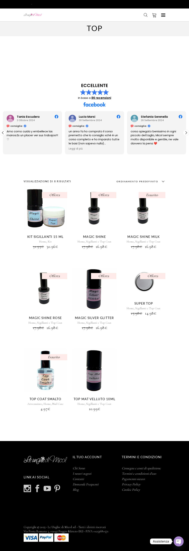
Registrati (38, 4)
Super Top (143, 303)
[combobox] (139, 181)
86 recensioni (101, 98)
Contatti (78, 479)
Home (42, 241)
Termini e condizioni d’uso (139, 474)
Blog (76, 490)
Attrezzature (34, 404)
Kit (50, 241)
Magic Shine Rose (45, 318)
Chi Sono (79, 468)
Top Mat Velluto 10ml (95, 399)
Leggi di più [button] (76, 148)
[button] (186, 132)
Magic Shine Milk (143, 236)
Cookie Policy (131, 490)
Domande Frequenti (86, 484)
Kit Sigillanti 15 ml (45, 236)
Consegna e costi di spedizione (141, 468)
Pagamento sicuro (133, 479)
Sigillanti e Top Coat (98, 241)
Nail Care (57, 404)
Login (27, 4)
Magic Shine (94, 236)
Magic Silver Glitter (94, 318)
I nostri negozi (82, 474)
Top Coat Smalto (45, 399)
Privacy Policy (131, 484)
